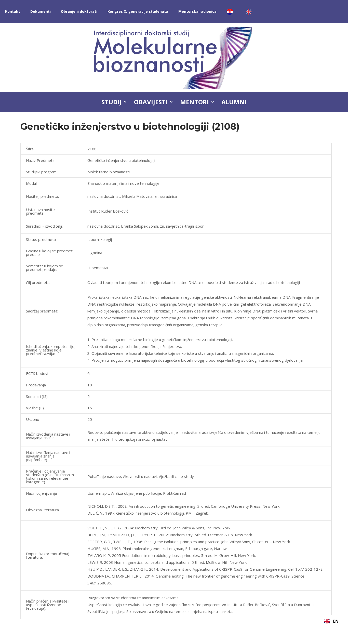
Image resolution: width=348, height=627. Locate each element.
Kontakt (12, 11)
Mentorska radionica (197, 11)
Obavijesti (151, 102)
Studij (111, 102)
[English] (249, 11)
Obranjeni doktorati (79, 11)
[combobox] (331, 621)
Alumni (234, 102)
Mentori (194, 102)
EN (336, 621)
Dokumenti (40, 11)
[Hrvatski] (231, 11)
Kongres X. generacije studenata (138, 11)
